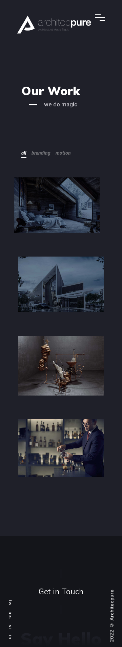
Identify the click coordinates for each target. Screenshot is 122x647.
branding (41, 153)
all (23, 153)
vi (10, 627)
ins (10, 615)
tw (10, 603)
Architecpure (112, 604)
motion (63, 153)
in (10, 637)
